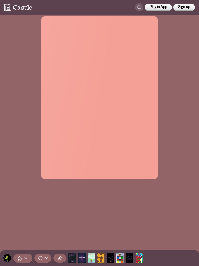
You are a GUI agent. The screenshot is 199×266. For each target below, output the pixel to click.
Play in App (158, 7)
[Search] (139, 7)
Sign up (184, 7)
